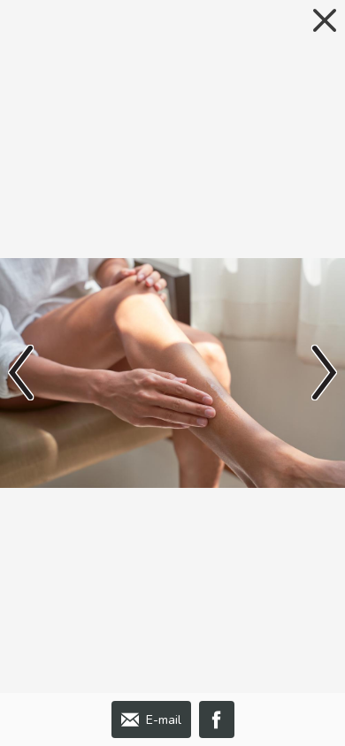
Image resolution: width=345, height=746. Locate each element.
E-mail (163, 720)
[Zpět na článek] (324, 20)
